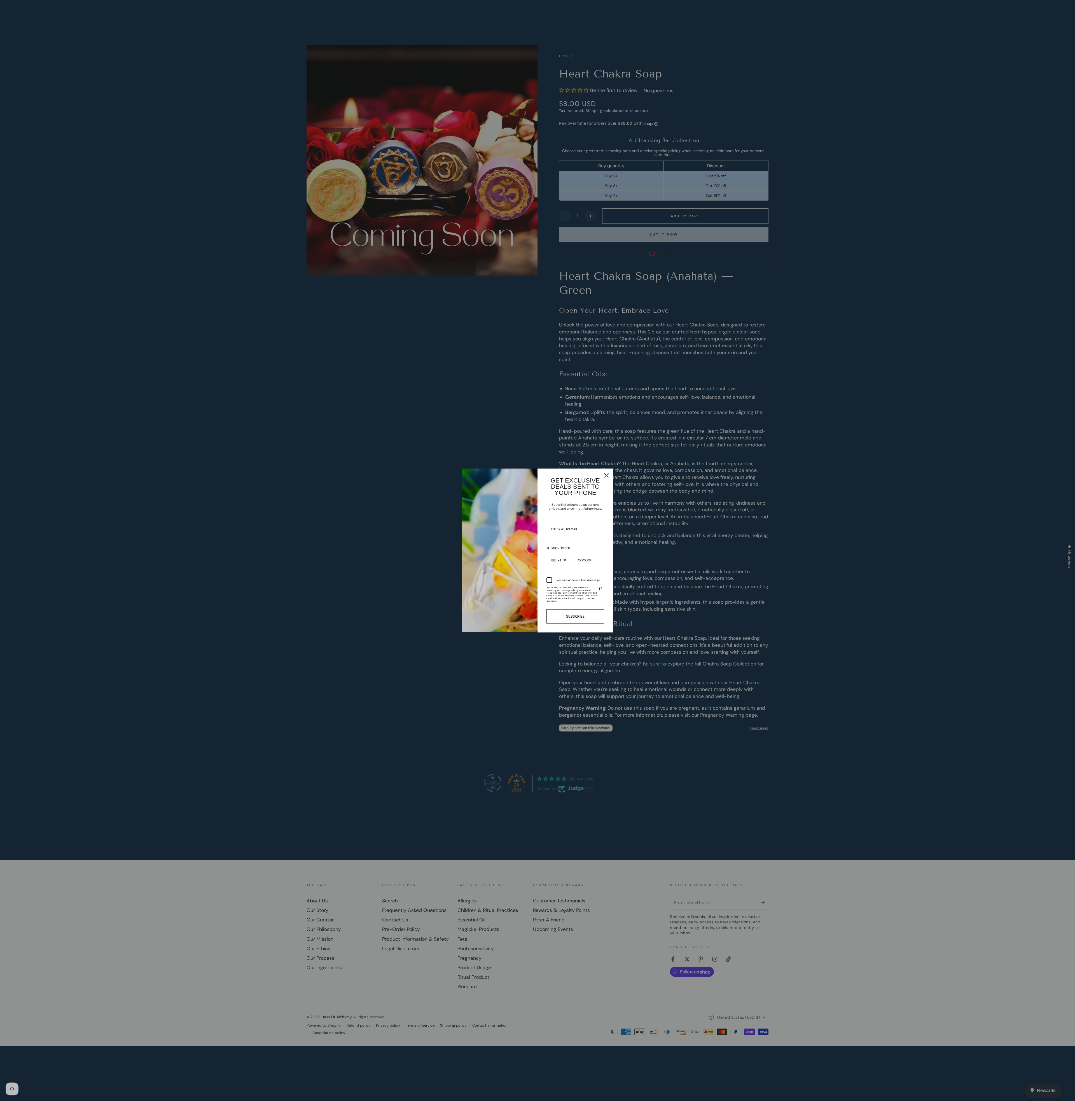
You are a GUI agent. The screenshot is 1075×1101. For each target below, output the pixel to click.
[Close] (606, 475)
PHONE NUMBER (558, 548)
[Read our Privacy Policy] (600, 588)
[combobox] (558, 560)
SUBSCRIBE (575, 616)
